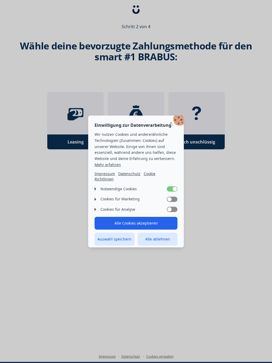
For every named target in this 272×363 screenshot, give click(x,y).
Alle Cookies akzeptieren (136, 223)
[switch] (172, 189)
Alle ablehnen (157, 239)
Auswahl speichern (114, 239)
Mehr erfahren (108, 164)
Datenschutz (129, 173)
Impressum (105, 173)
